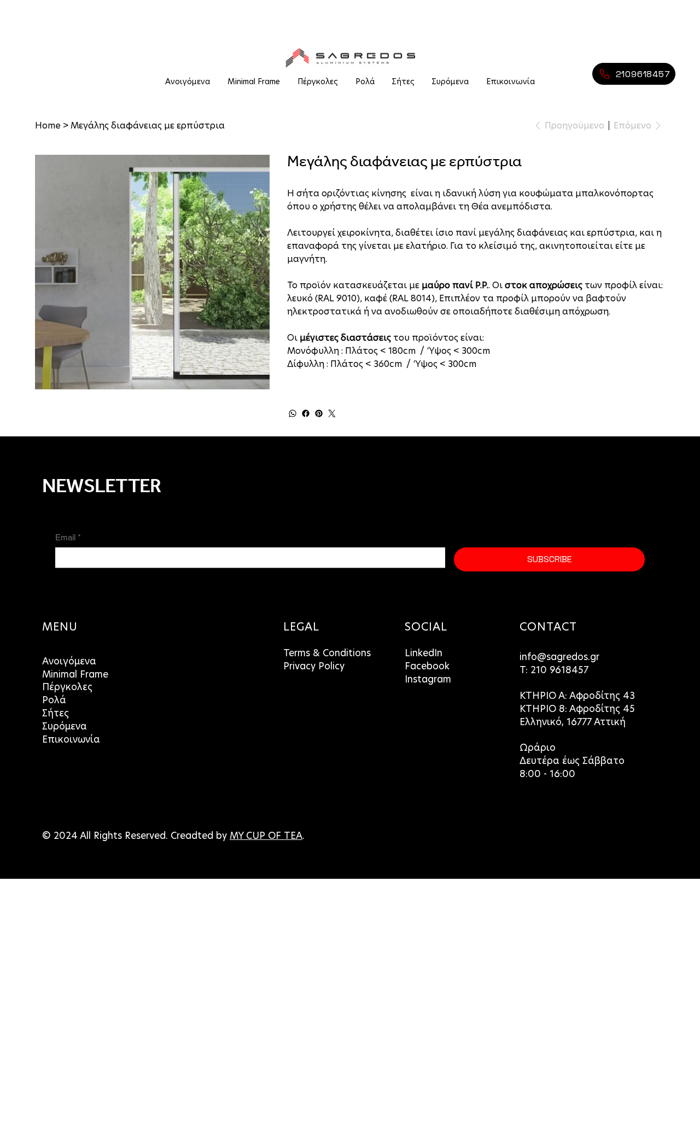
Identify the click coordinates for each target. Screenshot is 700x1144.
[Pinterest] (318, 413)
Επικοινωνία (71, 739)
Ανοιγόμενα (69, 661)
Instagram (428, 679)
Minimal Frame (75, 674)
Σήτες (55, 713)
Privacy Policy (314, 666)
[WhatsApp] (292, 413)
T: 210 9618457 (555, 670)
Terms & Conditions (327, 653)
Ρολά (54, 700)
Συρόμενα (64, 726)
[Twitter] (331, 413)
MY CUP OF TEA (266, 836)
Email (68, 537)
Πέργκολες (67, 687)
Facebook (427, 666)
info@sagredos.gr (559, 657)
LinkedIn (423, 653)
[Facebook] (305, 413)
